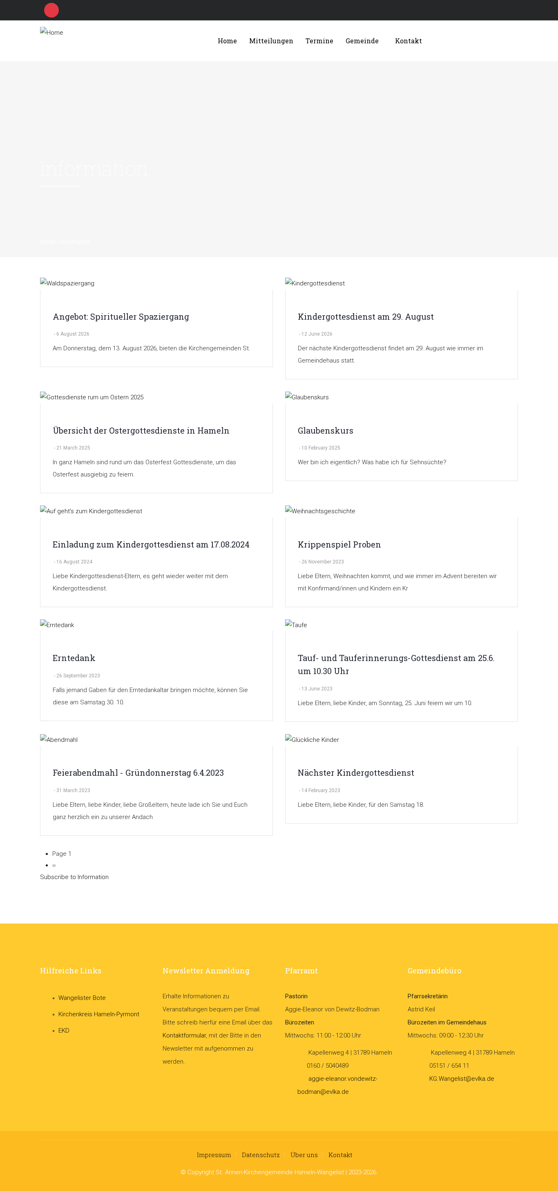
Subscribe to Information (74, 877)
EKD (63, 1030)
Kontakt (408, 40)
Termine (319, 40)
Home (227, 40)
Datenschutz (261, 1155)
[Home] (101, 41)
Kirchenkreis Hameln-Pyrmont (98, 1014)
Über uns (304, 1155)
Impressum (214, 1155)
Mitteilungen (271, 40)
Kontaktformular (184, 1035)
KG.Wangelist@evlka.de (461, 1078)
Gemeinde (362, 40)
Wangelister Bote (82, 998)
